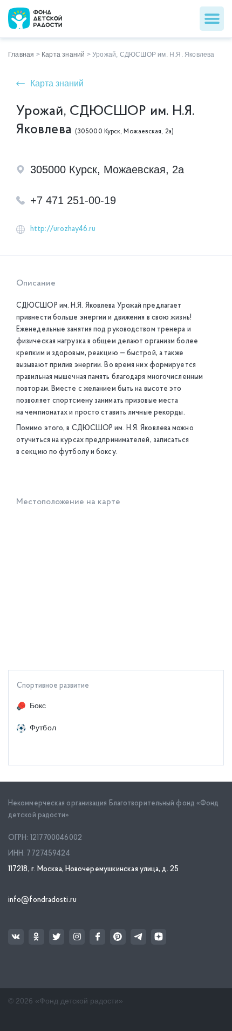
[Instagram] (77, 937)
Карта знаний (63, 54)
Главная (21, 54)
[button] (212, 18)
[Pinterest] (118, 937)
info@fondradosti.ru (42, 900)
